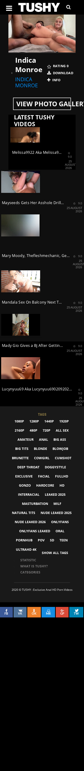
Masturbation (35, 503)
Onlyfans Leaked (34, 531)
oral (60, 531)
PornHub (24, 540)
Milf (57, 503)
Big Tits (21, 448)
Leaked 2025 (55, 494)
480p (33, 430)
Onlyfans (60, 522)
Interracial (28, 494)
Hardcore (45, 485)
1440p (49, 421)
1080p (19, 421)
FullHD (61, 476)
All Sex (62, 430)
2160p (19, 430)
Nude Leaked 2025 (56, 512)
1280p (34, 421)
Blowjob (60, 448)
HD (62, 485)
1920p (64, 421)
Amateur (26, 439)
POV (41, 540)
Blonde (40, 448)
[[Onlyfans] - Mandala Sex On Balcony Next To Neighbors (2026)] (20, 281)
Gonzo (25, 485)
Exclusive (24, 476)
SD (52, 540)
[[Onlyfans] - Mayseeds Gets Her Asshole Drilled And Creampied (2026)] (20, 182)
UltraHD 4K (26, 549)
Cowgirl (41, 458)
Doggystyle (55, 467)
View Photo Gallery (43, 103)
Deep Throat (28, 467)
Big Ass (59, 439)
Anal (43, 439)
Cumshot (63, 458)
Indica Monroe (26, 82)
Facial (44, 476)
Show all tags (55, 553)
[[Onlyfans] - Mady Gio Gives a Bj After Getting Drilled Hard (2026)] (20, 325)
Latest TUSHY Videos (34, 120)
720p (46, 430)
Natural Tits (23, 512)
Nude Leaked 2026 (30, 522)
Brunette (20, 458)
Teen (64, 540)
